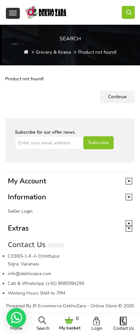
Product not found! (97, 52)
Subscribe (98, 143)
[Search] (128, 12)
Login (96, 328)
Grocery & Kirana (53, 52)
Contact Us (123, 328)
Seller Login (20, 211)
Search (42, 328)
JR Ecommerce (47, 306)
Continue (117, 97)
